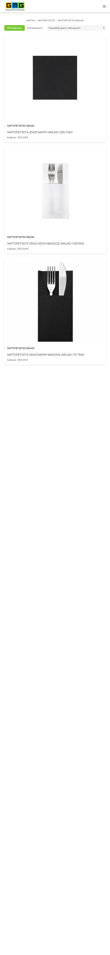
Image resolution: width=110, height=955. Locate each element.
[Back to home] (15, 6)
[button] (104, 6)
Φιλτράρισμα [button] (14, 27)
